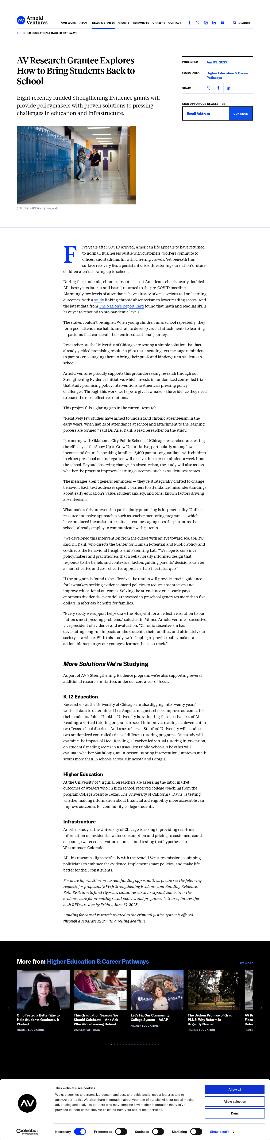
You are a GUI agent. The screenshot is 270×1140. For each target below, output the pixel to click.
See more (246, 963)
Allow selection (235, 1101)
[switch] (121, 1131)
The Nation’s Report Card (121, 306)
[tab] (111, 1044)
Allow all (234, 1089)
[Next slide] (261, 1008)
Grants (124, 22)
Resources (141, 22)
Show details (219, 1131)
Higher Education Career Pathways (97, 961)
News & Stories (103, 22)
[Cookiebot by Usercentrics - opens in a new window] (27, 1132)
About (84, 22)
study (99, 300)
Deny (235, 1113)
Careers (159, 22)
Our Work (68, 22)
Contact (174, 22)
